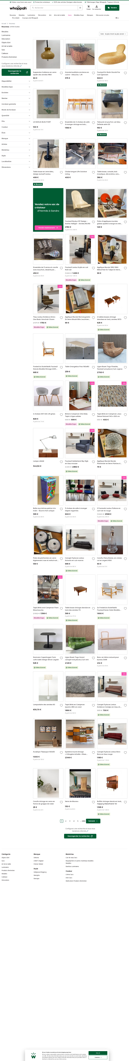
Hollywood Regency (40, 872)
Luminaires (5, 867)
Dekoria (36, 857)
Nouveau (12, 23)
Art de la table (6, 864)
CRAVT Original (38, 861)
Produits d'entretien (8, 870)
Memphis (37, 875)
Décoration (5, 880)
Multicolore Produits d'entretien (76, 881)
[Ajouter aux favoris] (61, 73)
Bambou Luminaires (72, 866)
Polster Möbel (38, 864)
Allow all (98, 1053)
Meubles (4, 874)
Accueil (4, 23)
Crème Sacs (69, 874)
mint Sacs (69, 878)
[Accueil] (18, 8)
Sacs (3, 861)
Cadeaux (4, 877)
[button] (101, 2)
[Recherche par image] (80, 7)
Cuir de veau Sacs (71, 857)
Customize (97, 1057)
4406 (83, 821)
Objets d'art (5, 857)
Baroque (36, 878)
